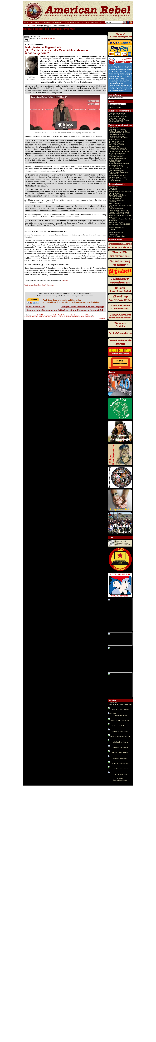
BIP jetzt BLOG (114, 193)
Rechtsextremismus (64, 317)
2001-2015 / (113, 107)
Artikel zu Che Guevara (120, 747)
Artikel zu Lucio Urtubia (120, 769)
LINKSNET (112, 229)
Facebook (128, 22)
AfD (36, 315)
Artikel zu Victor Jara (120, 758)
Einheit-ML (112, 202)
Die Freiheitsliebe (115, 198)
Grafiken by (113, 703)
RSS (131, 22)
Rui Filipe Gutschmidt (48, 38)
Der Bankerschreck (77, 315)
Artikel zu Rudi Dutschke (120, 763)
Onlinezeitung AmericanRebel (78, 11)
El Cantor (112, 207)
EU (86, 315)
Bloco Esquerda (46, 315)
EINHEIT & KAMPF (115, 203)
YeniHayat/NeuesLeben (117, 236)
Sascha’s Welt (113, 234)
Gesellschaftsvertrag (31, 317)
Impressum (120, 778)
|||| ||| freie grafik (120, 704)
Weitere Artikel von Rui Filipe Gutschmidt (39, 285)
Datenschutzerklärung (120, 780)
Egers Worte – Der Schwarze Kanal (120, 205)
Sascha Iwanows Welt (116, 233)
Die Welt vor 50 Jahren (116, 200)
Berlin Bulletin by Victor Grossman (120, 191)
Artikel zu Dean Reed (120, 774)
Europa (89, 315)
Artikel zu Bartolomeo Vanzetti (120, 737)
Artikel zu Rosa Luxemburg (120, 720)
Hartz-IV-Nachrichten (116, 209)
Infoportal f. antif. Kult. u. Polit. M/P (120, 215)
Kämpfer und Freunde (116, 222)
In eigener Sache (32, 22)
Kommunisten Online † (116, 227)
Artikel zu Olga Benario (120, 742)
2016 (119, 107)
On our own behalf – (55, 22)
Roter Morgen (113, 231)
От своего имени (93, 22)
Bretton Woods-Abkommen (61, 315)
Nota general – (75, 22)
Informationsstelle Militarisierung (119, 214)
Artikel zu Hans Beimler (120, 731)
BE (40, 315)
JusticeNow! (113, 221)
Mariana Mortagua (45, 317)
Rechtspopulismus (78, 317)
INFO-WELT (66, 280)
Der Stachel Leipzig (115, 197)
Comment (102, 318)
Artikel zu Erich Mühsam (120, 726)
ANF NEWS (113, 190)
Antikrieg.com (113, 186)
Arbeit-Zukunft (113, 188)
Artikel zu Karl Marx (120, 715)
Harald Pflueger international (118, 210)
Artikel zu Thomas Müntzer (120, 710)
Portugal (54, 317)
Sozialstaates (89, 317)
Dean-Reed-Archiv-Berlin (117, 195)
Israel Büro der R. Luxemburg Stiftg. (120, 219)
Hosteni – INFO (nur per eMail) (119, 212)
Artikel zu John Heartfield (120, 753)
